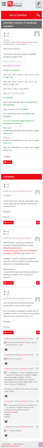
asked (5, 42)
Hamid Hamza (26, 42)
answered (6, 191)
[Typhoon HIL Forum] (14, 4)
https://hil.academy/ (11, 412)
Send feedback (6, 444)
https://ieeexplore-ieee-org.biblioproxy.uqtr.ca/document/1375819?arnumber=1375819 (20, 250)
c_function (7, 156)
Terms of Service (18, 444)
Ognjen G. (24, 44)
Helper (18, 42)
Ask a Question (18, 15)
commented (7, 338)
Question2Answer (14, 446)
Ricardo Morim (21, 191)
